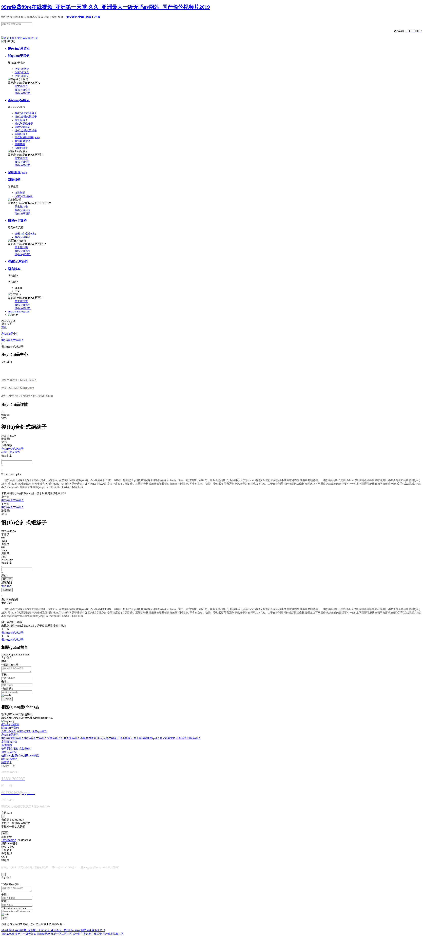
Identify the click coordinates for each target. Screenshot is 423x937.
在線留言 (7, 590)
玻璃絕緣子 (126, 738)
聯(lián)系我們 (23, 93)
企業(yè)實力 (39, 731)
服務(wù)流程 (22, 89)
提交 (5, 918)
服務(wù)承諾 (31, 755)
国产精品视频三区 (113, 933)
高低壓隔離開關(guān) (146, 738)
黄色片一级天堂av (25, 933)
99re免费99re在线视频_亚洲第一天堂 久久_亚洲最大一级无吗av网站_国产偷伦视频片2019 (105, 7)
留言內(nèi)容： (11, 664)
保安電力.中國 (75, 17)
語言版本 (14, 269)
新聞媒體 (14, 179)
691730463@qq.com (19, 311)
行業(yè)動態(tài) (22, 748)
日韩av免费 (7, 933)
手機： (5, 674)
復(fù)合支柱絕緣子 (12, 738)
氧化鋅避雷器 (167, 738)
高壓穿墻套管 (88, 738)
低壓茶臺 (181, 738)
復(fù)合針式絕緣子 (35, 738)
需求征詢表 (21, 86)
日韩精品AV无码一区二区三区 (54, 933)
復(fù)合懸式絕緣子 (108, 738)
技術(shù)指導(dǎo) (12, 755)
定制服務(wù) (17, 172)
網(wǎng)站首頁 (19, 48)
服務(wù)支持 (17, 220)
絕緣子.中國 (93, 17)
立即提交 (7, 699)
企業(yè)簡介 (8, 731)
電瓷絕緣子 (53, 738)
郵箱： (5, 681)
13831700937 (8, 840)
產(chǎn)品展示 (19, 100)
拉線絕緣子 (194, 738)
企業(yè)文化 (24, 731)
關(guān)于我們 (19, 55)
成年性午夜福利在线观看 (87, 933)
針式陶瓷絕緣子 (70, 738)
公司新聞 (6, 748)
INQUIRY (7, 579)
